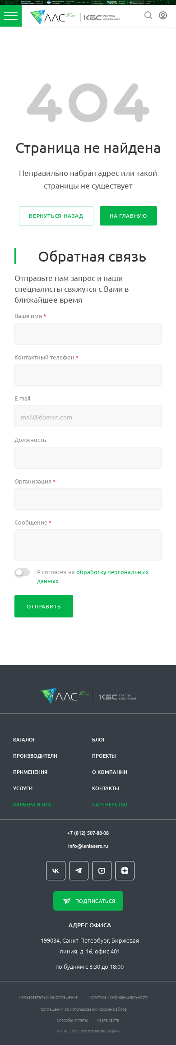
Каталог (24, 739)
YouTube (101, 870)
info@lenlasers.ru (88, 846)
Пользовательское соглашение (48, 996)
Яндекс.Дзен (124, 870)
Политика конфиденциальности (118, 996)
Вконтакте (55, 870)
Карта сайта (108, 1019)
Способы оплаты (72, 1019)
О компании (109, 772)
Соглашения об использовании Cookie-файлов (84, 1008)
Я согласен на (93, 576)
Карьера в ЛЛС (32, 804)
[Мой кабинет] (163, 15)
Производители (35, 756)
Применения (30, 772)
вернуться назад (56, 215)
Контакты (105, 788)
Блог (99, 739)
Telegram (78, 870)
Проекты (104, 756)
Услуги (22, 788)
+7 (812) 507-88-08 (88, 833)
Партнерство (110, 804)
